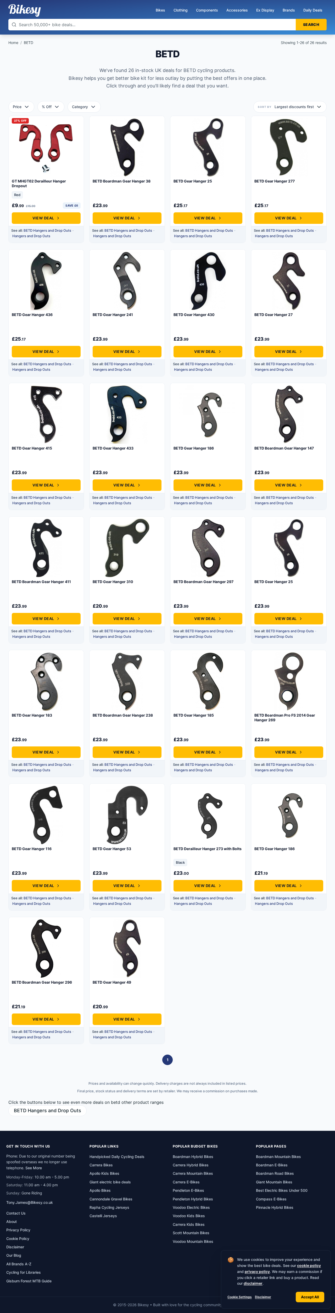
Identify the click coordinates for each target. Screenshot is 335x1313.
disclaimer (253, 1283)
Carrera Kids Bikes (189, 1224)
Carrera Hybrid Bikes (191, 1165)
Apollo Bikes (100, 1190)
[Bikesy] (24, 10)
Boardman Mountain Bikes (278, 1156)
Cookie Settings (239, 1297)
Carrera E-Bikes (186, 1182)
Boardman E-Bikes (272, 1165)
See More (33, 1168)
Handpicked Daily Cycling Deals (117, 1156)
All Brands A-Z (18, 1264)
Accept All (310, 1297)
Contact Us (16, 1213)
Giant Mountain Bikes (274, 1182)
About (11, 1221)
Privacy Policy (18, 1230)
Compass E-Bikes (271, 1199)
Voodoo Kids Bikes (189, 1216)
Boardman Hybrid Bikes (193, 1156)
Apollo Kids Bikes (104, 1173)
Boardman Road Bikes (275, 1173)
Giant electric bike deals (110, 1182)
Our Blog (13, 1255)
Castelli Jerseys (103, 1216)
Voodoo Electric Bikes (191, 1207)
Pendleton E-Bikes (188, 1190)
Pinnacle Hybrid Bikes (274, 1207)
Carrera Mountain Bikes (193, 1173)
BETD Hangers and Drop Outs (47, 230)
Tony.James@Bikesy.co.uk (29, 1202)
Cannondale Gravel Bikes (111, 1199)
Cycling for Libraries (23, 1272)
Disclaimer (263, 1297)
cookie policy (309, 1265)
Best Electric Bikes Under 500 (282, 1190)
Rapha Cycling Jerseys (109, 1207)
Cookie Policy (17, 1238)
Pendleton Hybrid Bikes (193, 1199)
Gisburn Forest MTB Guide (29, 1281)
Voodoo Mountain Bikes (193, 1241)
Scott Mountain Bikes (191, 1233)
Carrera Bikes (101, 1165)
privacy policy (257, 1271)
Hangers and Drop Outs (31, 236)
